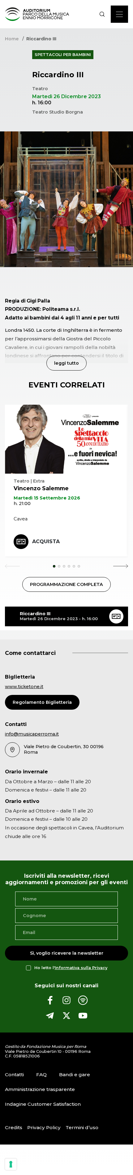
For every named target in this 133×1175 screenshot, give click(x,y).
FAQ (41, 1074)
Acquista (46, 541)
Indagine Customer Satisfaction (43, 1104)
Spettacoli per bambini (63, 54)
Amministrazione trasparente (40, 1089)
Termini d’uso (82, 1127)
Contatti (14, 1074)
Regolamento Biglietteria (42, 702)
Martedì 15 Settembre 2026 (47, 498)
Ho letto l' (70, 967)
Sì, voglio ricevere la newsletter (66, 953)
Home (12, 39)
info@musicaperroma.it (32, 734)
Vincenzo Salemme (41, 488)
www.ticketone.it (24, 686)
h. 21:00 (22, 503)
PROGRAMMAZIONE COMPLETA (66, 584)
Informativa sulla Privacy (81, 967)
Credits (13, 1127)
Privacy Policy (44, 1127)
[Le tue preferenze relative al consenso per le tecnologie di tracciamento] (11, 1164)
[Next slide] (120, 566)
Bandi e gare (74, 1074)
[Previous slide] (12, 566)
